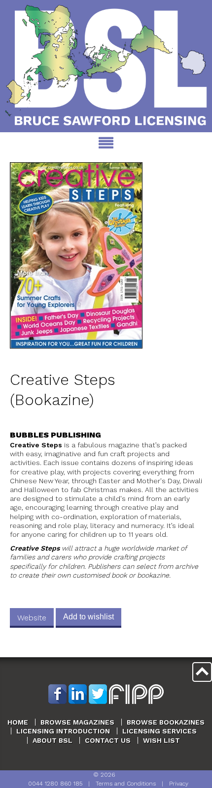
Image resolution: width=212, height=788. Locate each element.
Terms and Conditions (126, 783)
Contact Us (108, 740)
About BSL (52, 740)
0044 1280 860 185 (55, 783)
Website (31, 617)
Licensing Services (159, 731)
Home (17, 722)
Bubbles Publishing (55, 434)
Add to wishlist (88, 617)
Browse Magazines (77, 722)
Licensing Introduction (63, 731)
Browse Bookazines (166, 722)
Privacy (178, 783)
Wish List (161, 740)
